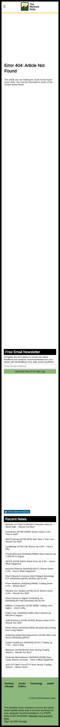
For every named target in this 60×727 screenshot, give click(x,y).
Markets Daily (48, 698)
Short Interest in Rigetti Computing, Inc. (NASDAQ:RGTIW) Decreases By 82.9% (25, 599)
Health (50, 683)
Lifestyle (9, 686)
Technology (36, 683)
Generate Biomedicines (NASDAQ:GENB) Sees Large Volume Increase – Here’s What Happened (29, 658)
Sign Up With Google (15, 721)
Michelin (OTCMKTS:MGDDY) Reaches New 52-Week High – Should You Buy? (29, 525)
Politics (22, 686)
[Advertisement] (30, 36)
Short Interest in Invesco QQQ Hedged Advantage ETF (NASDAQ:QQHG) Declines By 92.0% (29, 577)
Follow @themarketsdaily (18, 512)
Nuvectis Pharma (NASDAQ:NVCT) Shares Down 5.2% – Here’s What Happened (29, 569)
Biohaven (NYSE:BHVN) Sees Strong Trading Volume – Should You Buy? (27, 651)
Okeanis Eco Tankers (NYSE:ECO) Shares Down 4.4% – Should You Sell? (29, 592)
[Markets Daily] (30, 15)
